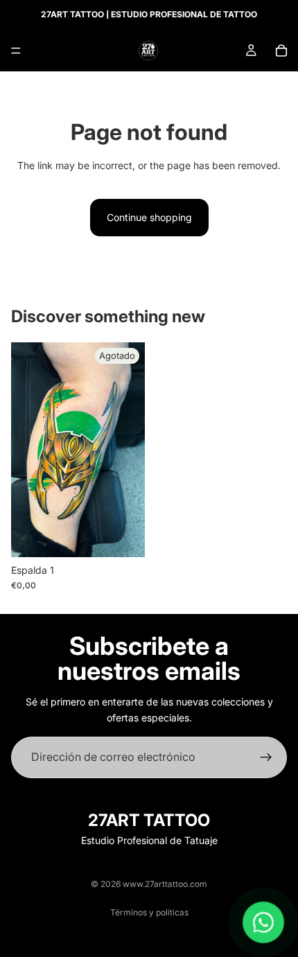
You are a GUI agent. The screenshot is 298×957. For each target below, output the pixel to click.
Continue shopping (149, 217)
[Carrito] (281, 50)
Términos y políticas (149, 912)
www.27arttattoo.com (165, 884)
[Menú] (16, 51)
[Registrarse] (266, 757)
